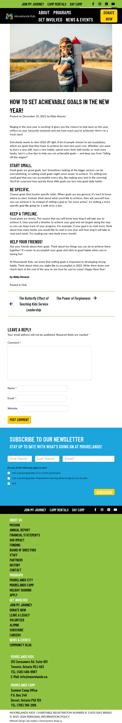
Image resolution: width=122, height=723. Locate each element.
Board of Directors (23, 550)
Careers (15, 635)
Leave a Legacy (20, 615)
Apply (14, 595)
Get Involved (50, 19)
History (15, 565)
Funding (15, 545)
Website (12, 408)
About (44, 12)
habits (13, 265)
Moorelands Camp (22, 585)
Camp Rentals (56, 4)
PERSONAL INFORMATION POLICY (48, 717)
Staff (14, 555)
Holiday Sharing (20, 590)
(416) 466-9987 (27, 672)
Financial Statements (25, 535)
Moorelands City (21, 580)
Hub (24, 285)
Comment (14, 342)
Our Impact (17, 540)
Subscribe (104, 492)
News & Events (79, 19)
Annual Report (20, 530)
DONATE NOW (108, 15)
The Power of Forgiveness (73, 298)
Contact (15, 570)
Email (12, 398)
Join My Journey (33, 4)
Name (12, 388)
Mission (15, 525)
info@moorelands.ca (33, 676)
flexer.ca (58, 721)
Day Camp (76, 4)
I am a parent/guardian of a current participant (36, 473)
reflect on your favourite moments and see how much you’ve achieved (51, 130)
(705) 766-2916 (26, 705)
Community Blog (21, 645)
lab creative (32, 721)
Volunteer (17, 620)
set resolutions (96, 142)
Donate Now (18, 610)
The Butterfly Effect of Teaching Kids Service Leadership (34, 304)
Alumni (14, 625)
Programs (62, 12)
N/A (14, 483)
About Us (16, 520)
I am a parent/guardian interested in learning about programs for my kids (49, 478)
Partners (16, 560)
